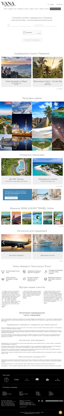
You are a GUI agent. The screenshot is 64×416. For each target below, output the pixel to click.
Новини (31, 8)
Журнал (42, 8)
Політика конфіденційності (26, 402)
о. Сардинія (38, 394)
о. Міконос (51, 392)
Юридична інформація (25, 403)
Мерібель (51, 394)
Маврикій (57, 116)
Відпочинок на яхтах (48, 255)
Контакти (47, 8)
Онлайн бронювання (55, 8)
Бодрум (37, 391)
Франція (4, 148)
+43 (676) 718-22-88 (10, 404)
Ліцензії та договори (25, 400)
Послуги (26, 8)
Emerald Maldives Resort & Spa (48, 181)
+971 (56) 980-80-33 (9, 403)
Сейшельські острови (39, 135)
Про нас (36, 8)
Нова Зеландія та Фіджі (16, 81)
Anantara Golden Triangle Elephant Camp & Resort (16, 181)
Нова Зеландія (14, 83)
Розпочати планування (32, 40)
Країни (5, 8)
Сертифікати (20, 8)
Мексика (57, 148)
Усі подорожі (60, 88)
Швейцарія (18, 111)
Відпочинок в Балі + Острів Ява (47, 81)
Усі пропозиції (59, 186)
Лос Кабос (38, 392)
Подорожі (10, 8)
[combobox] (35, 25)
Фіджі (20, 83)
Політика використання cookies (28, 404)
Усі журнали (61, 226)
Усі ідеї (61, 261)
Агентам (22, 401)
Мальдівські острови (38, 147)
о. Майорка (51, 393)
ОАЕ (14, 148)
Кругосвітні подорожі (16, 255)
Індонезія (48, 83)
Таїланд (4, 132)
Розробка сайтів (28, 413)
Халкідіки (38, 393)
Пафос (50, 391)
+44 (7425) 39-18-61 (10, 405)
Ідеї (15, 8)
